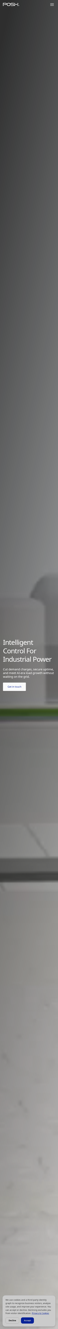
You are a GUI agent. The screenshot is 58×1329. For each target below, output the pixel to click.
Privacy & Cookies (40, 1313)
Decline (12, 1320)
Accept (27, 1320)
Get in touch (14, 686)
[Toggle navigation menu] (52, 4)
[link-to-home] (11, 4)
